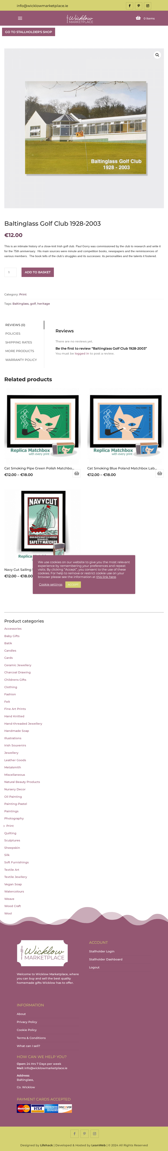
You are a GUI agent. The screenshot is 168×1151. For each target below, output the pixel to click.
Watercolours (14, 891)
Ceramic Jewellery (17, 665)
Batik (8, 643)
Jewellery (11, 753)
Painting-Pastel (15, 804)
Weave (9, 899)
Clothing (10, 687)
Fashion (10, 694)
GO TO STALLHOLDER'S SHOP (28, 32)
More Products (19, 351)
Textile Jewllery (15, 877)
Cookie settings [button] (50, 584)
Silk (7, 855)
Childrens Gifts (15, 680)
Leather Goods (15, 760)
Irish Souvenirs (15, 745)
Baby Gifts (11, 636)
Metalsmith (12, 767)
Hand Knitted (14, 716)
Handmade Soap (16, 731)
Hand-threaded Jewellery (23, 723)
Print (23, 294)
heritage (43, 303)
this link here (106, 577)
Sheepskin (12, 848)
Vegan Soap (13, 884)
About (21, 1014)
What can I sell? (28, 1046)
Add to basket (38, 272)
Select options (77, 473)
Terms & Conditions (31, 1038)
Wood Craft (12, 906)
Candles (10, 650)
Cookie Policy (27, 1030)
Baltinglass (20, 303)
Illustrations (12, 738)
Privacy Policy (27, 1022)
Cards (8, 658)
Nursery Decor (15, 789)
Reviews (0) (15, 325)
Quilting (10, 833)
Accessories (13, 628)
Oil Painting (13, 797)
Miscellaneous (14, 775)
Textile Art (11, 870)
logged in (82, 353)
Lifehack (46, 1145)
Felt (7, 702)
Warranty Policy (21, 360)
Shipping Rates (18, 342)
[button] (157, 55)
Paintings (11, 811)
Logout (94, 967)
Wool (8, 913)
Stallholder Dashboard (106, 959)
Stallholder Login (102, 951)
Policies (12, 333)
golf (33, 303)
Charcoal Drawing (17, 672)
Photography (14, 818)
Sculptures (12, 840)
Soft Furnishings (16, 862)
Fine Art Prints (15, 709)
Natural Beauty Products (22, 782)
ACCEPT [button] (73, 584)
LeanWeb (98, 1145)
